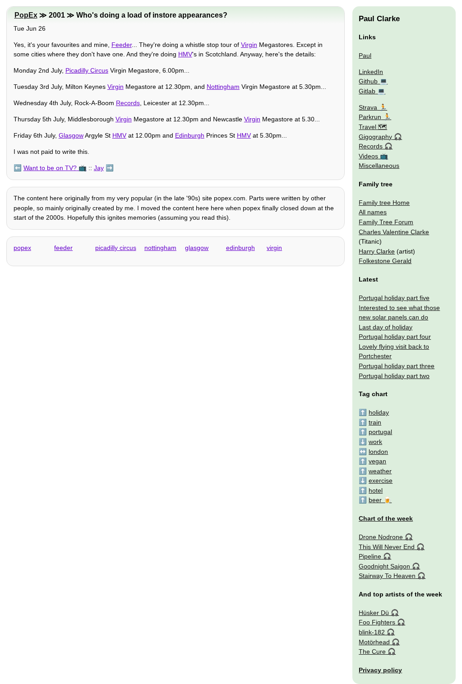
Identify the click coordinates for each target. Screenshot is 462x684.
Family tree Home (384, 202)
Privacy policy (380, 670)
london (378, 451)
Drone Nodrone (381, 537)
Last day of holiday (385, 327)
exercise (381, 480)
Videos (368, 156)
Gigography (375, 136)
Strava (368, 107)
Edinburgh (189, 135)
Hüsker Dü (374, 612)
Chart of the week (386, 518)
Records (128, 102)
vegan (377, 461)
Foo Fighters (377, 622)
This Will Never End (387, 546)
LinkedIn (371, 71)
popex (22, 247)
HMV (185, 54)
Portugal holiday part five (394, 297)
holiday (379, 412)
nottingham (160, 247)
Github (368, 81)
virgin (274, 247)
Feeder (121, 44)
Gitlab (367, 91)
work (375, 441)
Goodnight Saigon (384, 566)
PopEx (25, 15)
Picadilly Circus (86, 70)
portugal (380, 431)
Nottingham (223, 86)
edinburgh (240, 247)
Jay (99, 167)
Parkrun (370, 116)
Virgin (249, 44)
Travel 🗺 (373, 126)
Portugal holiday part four (395, 336)
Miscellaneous (379, 165)
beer (375, 500)
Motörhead (374, 642)
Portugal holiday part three (396, 366)
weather (380, 471)
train (375, 422)
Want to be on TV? (50, 167)
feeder (63, 247)
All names (373, 212)
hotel (376, 490)
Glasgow (71, 135)
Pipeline (370, 556)
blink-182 (372, 632)
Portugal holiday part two (394, 375)
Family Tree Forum (386, 222)
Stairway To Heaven (387, 575)
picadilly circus (115, 247)
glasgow (196, 247)
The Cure (372, 651)
